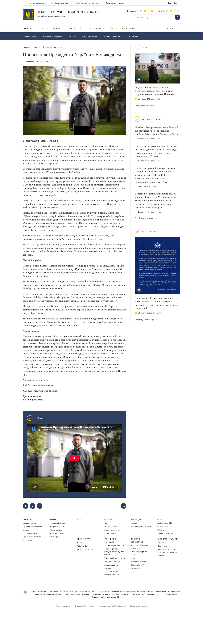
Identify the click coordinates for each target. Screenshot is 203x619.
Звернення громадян (110, 540)
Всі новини (133, 36)
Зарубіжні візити (57, 533)
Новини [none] (27, 28)
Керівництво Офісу (165, 523)
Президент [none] (95, 28)
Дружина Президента (113, 36)
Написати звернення (37, 3)
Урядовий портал (63, 605)
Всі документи (110, 533)
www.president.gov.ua (110, 594)
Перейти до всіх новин (145, 218)
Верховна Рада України (85, 605)
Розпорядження (110, 526)
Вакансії (160, 529)
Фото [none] (42, 28)
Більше (171, 28)
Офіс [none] (112, 28)
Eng (175, 3)
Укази (106, 523)
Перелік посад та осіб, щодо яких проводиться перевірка (167, 552)
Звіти (132, 558)
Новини (36, 47)
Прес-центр (83, 539)
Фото (53, 519)
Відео (80, 519)
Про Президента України (140, 526)
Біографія (134, 523)
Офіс (160, 519)
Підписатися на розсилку (87, 3)
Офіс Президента (89, 36)
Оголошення (162, 526)
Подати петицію (61, 3)
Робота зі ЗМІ (82, 546)
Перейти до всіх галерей (145, 319)
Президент (136, 519)
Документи (110, 519)
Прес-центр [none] (129, 28)
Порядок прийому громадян (111, 566)
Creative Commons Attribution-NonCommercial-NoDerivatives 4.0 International (135, 591)
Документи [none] (75, 28)
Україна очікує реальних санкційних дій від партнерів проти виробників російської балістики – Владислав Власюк (157, 131)
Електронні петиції (112, 561)
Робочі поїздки (56, 529)
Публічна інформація (137, 540)
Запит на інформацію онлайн (139, 553)
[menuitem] (30, 28)
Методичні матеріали (139, 561)
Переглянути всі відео (144, 105)
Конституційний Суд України (112, 605)
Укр (169, 3)
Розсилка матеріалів (85, 549)
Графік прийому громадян (114, 558)
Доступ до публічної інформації (139, 546)
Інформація (162, 542)
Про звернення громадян (114, 545)
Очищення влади (167, 539)
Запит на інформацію (115, 3)
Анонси (80, 542)
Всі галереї (54, 536)
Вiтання (72, 36)
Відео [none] (57, 28)
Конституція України (112, 529)
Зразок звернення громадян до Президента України (114, 551)
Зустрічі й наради (57, 526)
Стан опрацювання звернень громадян (111, 572)
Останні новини (29, 36)
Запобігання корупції (166, 533)
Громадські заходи (57, 523)
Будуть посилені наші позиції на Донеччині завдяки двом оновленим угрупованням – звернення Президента (155, 91)
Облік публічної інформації (137, 566)
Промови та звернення (52, 36)
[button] (141, 11)
